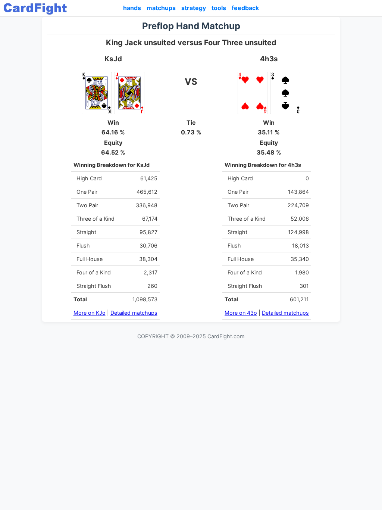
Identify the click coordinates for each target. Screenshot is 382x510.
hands (132, 8)
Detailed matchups (133, 313)
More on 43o (241, 313)
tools (219, 8)
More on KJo (89, 313)
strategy (193, 8)
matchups (161, 8)
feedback (245, 8)
